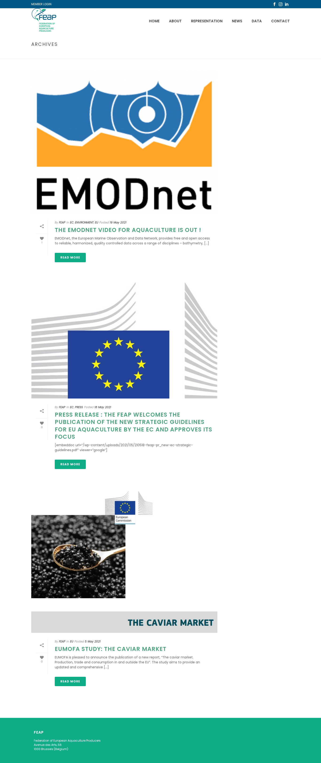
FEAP (62, 222)
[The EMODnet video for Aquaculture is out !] (124, 142)
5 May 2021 (93, 641)
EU (96, 222)
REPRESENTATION (207, 21)
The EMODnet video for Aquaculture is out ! (128, 230)
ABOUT (175, 21)
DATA (257, 21)
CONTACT (280, 21)
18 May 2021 (102, 407)
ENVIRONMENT (84, 222)
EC (72, 222)
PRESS (79, 407)
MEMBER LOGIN (41, 4)
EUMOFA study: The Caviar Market (110, 649)
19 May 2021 (118, 222)
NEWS (237, 21)
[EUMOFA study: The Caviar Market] (124, 561)
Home (154, 21)
